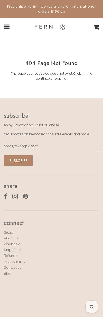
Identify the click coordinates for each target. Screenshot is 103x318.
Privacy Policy (14, 261)
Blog (7, 273)
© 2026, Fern (29, 304)
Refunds (10, 255)
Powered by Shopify (64, 304)
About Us (11, 238)
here (85, 73)
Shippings (12, 250)
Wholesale (12, 244)
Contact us (12, 267)
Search (9, 232)
